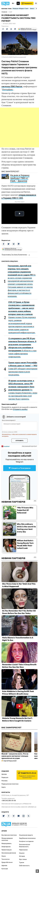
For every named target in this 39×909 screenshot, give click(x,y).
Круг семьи (23, 859)
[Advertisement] (19, 127)
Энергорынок (6, 847)
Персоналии (23, 850)
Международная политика (7, 839)
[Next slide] (36, 8)
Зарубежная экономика (27, 838)
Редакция (5, 777)
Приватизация (7, 850)
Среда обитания (7, 862)
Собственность (24, 865)
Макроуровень (6, 843)
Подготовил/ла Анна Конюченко (14, 255)
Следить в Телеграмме (21, 468)
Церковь (4, 865)
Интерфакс (7, 89)
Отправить (19, 440)
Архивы (4, 774)
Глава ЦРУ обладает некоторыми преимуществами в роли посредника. (22, 368)
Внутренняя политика (9, 835)
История (22, 856)
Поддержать (28, 3)
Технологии (6, 859)
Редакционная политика (10, 784)
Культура (5, 869)
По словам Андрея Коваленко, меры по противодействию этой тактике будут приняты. (22, 389)
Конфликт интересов (26, 841)
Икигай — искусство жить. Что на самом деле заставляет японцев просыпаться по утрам (15, 756)
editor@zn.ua (32, 807)
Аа (18, 3)
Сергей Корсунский (10, 761)
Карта (4, 787)
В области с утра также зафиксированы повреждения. (22, 347)
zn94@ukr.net (26, 804)
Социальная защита (26, 835)
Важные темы (7, 8)
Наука (4, 856)
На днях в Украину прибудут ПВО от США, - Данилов (20, 178)
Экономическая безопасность (24, 846)
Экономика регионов (9, 853)
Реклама (4, 781)
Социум (21, 853)
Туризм (21, 862)
